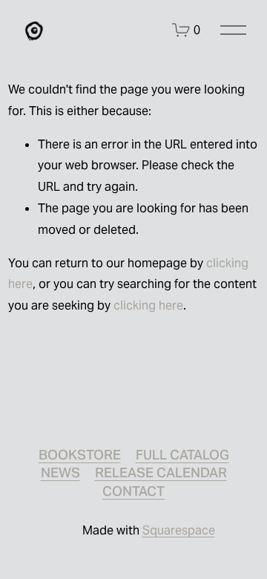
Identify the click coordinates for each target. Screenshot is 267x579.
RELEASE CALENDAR (161, 472)
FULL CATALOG (182, 454)
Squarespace (178, 530)
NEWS (60, 472)
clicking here (148, 305)
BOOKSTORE (80, 454)
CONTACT (133, 491)
